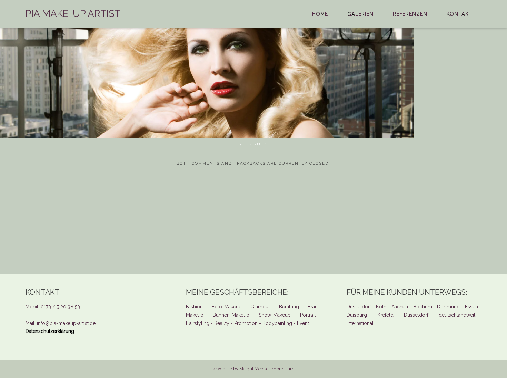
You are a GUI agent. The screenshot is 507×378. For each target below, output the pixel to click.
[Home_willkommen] (207, 136)
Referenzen (410, 14)
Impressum (283, 368)
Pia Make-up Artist (73, 13)
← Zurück (253, 144)
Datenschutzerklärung (50, 331)
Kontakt (459, 14)
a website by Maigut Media (240, 368)
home (320, 14)
